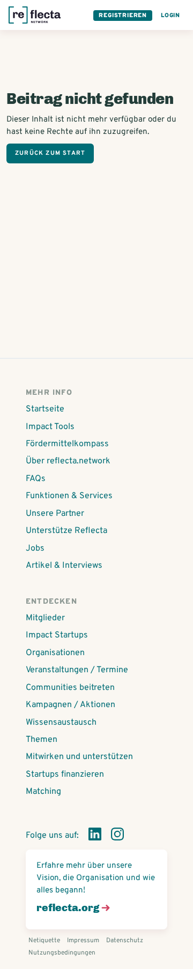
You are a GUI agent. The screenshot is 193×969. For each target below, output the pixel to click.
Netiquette (44, 940)
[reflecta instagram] (117, 836)
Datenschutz (124, 940)
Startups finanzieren (65, 774)
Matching (43, 791)
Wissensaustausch (61, 722)
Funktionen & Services (69, 496)
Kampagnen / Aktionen (70, 705)
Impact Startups (57, 635)
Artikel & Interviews (64, 565)
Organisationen (55, 653)
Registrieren (123, 15)
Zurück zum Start (50, 153)
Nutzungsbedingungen (61, 953)
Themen (41, 739)
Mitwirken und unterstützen (79, 757)
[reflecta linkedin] (94, 836)
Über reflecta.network (68, 461)
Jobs (35, 548)
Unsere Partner (55, 513)
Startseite (45, 409)
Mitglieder (45, 618)
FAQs (36, 479)
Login (170, 15)
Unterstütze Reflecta (66, 530)
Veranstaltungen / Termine (77, 670)
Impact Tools (50, 427)
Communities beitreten (70, 687)
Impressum (83, 940)
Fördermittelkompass (67, 444)
